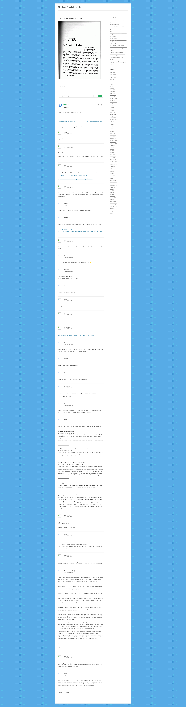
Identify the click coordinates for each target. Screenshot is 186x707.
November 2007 (113, 203)
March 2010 (112, 154)
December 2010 (113, 138)
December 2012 (113, 96)
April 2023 (112, 88)
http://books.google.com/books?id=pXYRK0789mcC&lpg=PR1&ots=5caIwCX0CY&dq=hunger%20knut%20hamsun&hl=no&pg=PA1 (80, 231)
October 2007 (113, 204)
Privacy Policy (61, 700)
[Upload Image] (66, 96)
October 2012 (113, 100)
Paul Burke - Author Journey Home (73, 571)
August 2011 (112, 124)
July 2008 (111, 189)
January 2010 (112, 157)
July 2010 (111, 147)
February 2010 (113, 156)
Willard (66, 419)
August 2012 (112, 103)
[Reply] (101, 105)
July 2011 (111, 126)
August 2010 (112, 145)
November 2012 (113, 98)
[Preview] (69, 96)
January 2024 (112, 72)
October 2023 (113, 77)
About (65, 12)
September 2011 (113, 123)
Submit (100, 95)
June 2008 (112, 190)
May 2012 (112, 109)
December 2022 (113, 95)
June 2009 (112, 170)
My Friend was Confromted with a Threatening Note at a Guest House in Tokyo (118, 27)
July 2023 (111, 82)
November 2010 (113, 140)
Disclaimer (79, 12)
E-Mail (75, 83)
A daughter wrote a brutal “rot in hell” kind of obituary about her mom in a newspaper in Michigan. (118, 54)
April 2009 (112, 173)
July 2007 (111, 210)
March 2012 (112, 112)
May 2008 (112, 192)
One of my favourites (114, 38)
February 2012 (113, 114)
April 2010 (112, 152)
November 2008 (113, 182)
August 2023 (112, 81)
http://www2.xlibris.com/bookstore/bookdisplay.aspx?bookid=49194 (74, 175)
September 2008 (113, 185)
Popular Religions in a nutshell (95, 121)
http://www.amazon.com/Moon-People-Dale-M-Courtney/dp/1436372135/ (76, 335)
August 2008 (112, 187)
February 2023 (113, 91)
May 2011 (112, 130)
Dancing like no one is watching (116, 57)
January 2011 (112, 136)
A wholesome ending (114, 61)
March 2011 (112, 133)
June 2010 (112, 149)
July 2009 (111, 168)
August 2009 (112, 166)
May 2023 (112, 86)
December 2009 (113, 159)
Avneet (64, 104)
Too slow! (112, 59)
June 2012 (112, 107)
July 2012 (111, 105)
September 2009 (113, 164)
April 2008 (112, 194)
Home (59, 12)
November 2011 (113, 119)
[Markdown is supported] (60, 96)
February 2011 (113, 135)
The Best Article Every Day (70, 7)
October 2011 (113, 121)
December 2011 (113, 117)
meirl (111, 31)
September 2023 (113, 79)
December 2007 (113, 201)
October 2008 (113, 183)
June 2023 (112, 84)
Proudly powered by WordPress (71, 700)
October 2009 (113, 163)
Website (89, 83)
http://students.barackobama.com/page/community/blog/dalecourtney (75, 179)
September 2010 (113, 143)
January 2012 (112, 116)
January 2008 (112, 199)
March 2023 (112, 89)
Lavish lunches (113, 43)
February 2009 (113, 177)
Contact (72, 12)
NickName (61, 83)
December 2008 (113, 180)
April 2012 (112, 110)
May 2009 (112, 171)
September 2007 (113, 206)
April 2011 (112, 131)
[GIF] (64, 96)
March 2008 (112, 196)
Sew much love (113, 36)
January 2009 (112, 178)
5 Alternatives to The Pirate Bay (66, 121)
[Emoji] (62, 96)
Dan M (66, 656)
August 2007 (112, 208)
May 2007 (112, 213)
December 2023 (113, 74)
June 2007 (112, 211)
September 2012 (113, 102)
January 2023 (112, 93)
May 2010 (112, 150)
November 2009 (113, 161)
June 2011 (112, 128)
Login (95, 95)
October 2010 (113, 142)
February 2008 (113, 197)
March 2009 (112, 175)
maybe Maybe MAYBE (114, 24)
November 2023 (113, 76)
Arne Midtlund (67, 217)
